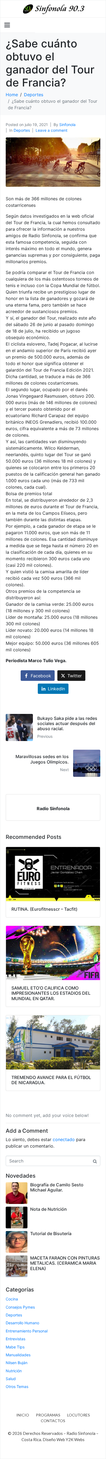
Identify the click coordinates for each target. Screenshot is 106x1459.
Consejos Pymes (20, 1307)
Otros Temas (17, 1386)
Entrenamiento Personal (27, 1331)
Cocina (12, 1299)
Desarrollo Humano (22, 1322)
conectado (64, 1139)
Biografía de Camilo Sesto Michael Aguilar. (56, 1187)
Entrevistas (15, 1338)
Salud (11, 1378)
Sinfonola (67, 124)
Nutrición (14, 1370)
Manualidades (18, 1354)
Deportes (22, 130)
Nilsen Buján (16, 1362)
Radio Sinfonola (53, 808)
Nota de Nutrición (48, 1209)
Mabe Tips (15, 1347)
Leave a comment (51, 130)
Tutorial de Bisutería (50, 1233)
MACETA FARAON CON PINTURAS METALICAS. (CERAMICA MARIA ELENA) (65, 1263)
